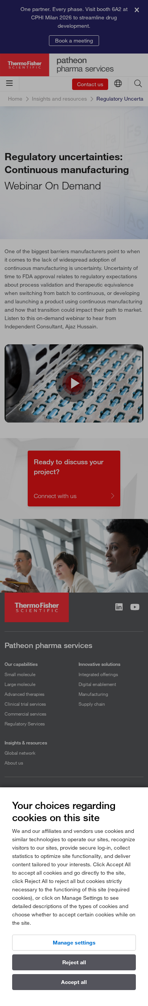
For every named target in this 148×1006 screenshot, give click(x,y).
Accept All (74, 982)
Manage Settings (74, 942)
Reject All (74, 962)
